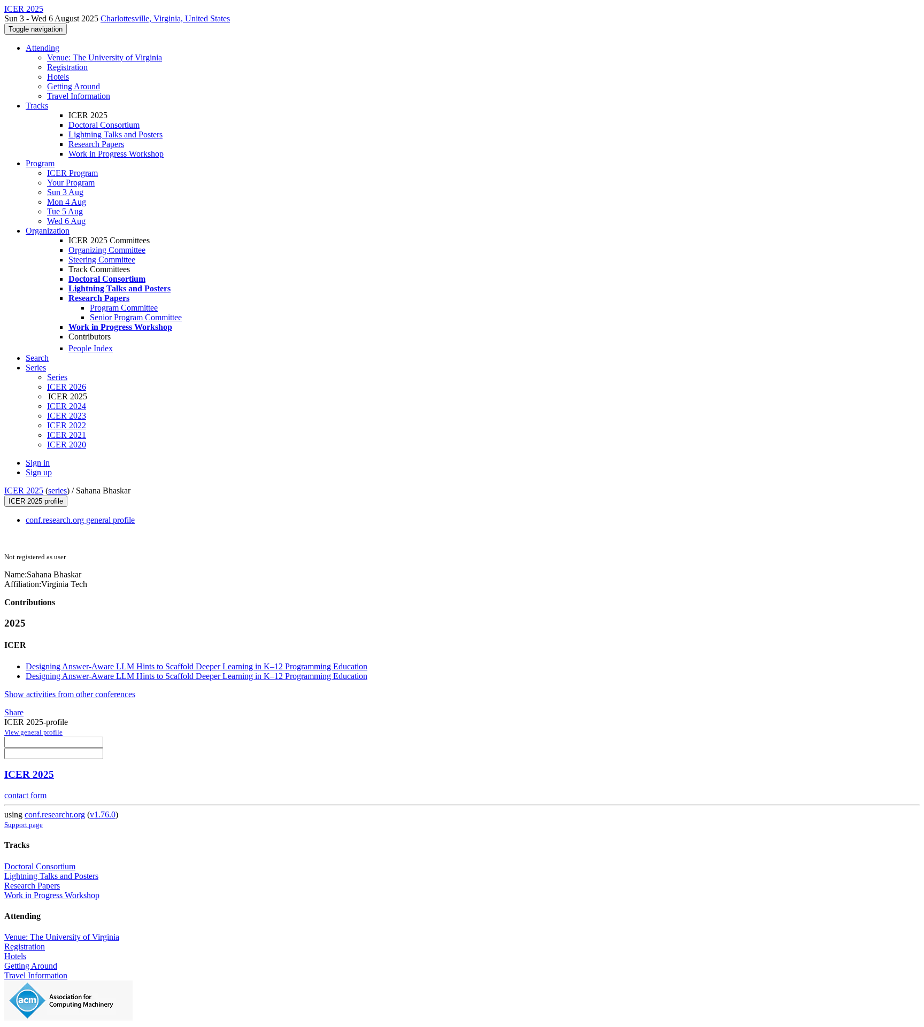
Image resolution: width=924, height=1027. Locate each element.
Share (14, 712)
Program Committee (124, 307)
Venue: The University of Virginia (104, 57)
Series (57, 377)
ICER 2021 (66, 434)
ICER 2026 (66, 386)
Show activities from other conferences (69, 694)
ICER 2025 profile (36, 501)
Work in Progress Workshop (116, 153)
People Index (90, 348)
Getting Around (73, 86)
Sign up (39, 472)
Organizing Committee (106, 249)
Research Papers (96, 144)
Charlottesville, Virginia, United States (165, 18)
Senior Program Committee (136, 317)
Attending (42, 47)
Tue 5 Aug (65, 211)
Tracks (37, 105)
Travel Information (78, 96)
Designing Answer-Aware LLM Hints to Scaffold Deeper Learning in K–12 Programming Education (196, 666)
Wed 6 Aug (66, 221)
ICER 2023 (66, 415)
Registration (67, 67)
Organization (48, 230)
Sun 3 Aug (65, 192)
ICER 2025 (23, 490)
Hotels (58, 76)
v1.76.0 (103, 814)
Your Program (71, 182)
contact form (25, 795)
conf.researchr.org (55, 814)
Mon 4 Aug (66, 201)
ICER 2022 (66, 425)
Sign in (38, 462)
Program (40, 163)
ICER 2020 (66, 444)
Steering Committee (101, 259)
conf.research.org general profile (80, 519)
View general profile (33, 732)
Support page (23, 825)
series (57, 490)
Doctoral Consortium (104, 124)
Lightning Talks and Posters (115, 134)
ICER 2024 (66, 406)
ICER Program (72, 172)
